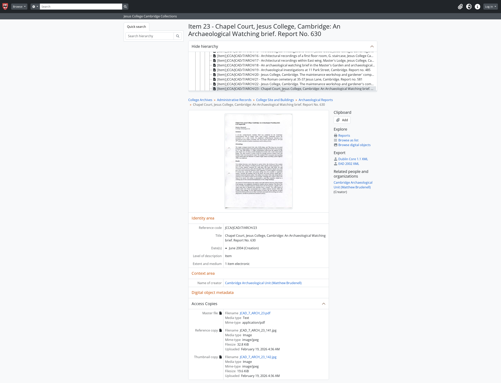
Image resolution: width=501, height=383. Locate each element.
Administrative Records (234, 100)
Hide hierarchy (205, 46)
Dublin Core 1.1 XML (353, 159)
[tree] (282, 71)
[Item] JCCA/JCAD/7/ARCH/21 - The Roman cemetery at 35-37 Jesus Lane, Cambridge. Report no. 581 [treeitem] (289, 79)
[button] (460, 6)
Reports (344, 135)
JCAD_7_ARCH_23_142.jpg (258, 357)
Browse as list (348, 140)
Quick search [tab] (136, 26)
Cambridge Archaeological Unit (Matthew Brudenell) (263, 283)
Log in (489, 6)
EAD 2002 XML (348, 164)
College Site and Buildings (275, 100)
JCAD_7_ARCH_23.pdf (255, 313)
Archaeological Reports (316, 100)
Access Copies (204, 303)
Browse (18, 6)
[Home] (6, 7)
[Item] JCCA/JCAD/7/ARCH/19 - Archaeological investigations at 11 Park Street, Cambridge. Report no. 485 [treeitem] (293, 70)
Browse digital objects (354, 145)
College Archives (200, 100)
